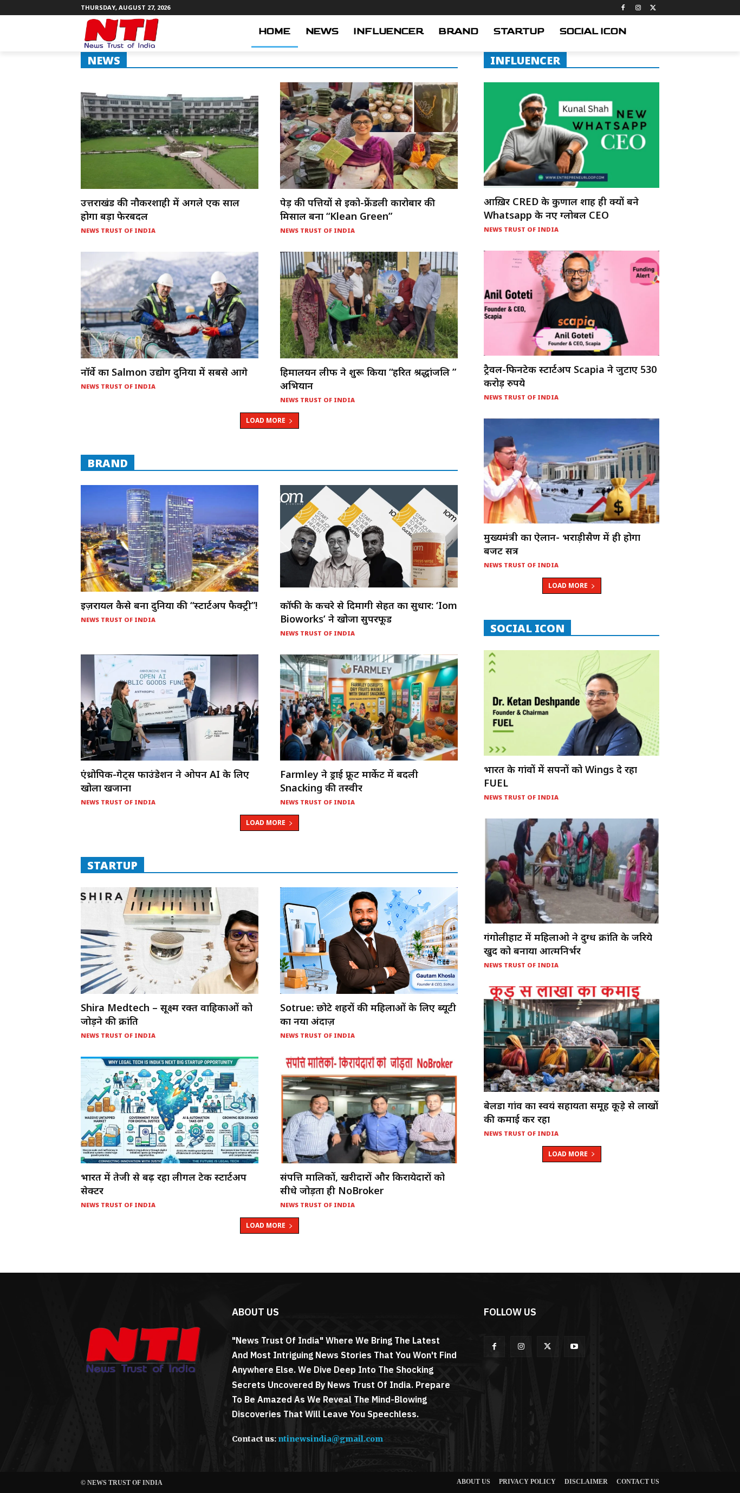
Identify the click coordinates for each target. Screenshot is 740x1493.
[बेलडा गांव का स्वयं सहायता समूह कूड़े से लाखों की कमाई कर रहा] (571, 1038)
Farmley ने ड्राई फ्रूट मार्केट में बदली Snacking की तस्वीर (349, 781)
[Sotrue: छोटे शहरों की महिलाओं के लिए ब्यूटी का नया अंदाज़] (369, 940)
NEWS (103, 60)
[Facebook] (623, 8)
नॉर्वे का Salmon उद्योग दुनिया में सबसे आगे (164, 371)
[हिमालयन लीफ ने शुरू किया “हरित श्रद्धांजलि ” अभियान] (369, 305)
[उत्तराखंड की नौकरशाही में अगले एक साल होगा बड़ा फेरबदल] (169, 135)
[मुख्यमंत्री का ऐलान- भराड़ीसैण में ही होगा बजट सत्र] (571, 470)
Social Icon (527, 628)
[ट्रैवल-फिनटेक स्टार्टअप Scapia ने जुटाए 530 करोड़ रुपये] (571, 303)
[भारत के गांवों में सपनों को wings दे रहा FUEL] (571, 702)
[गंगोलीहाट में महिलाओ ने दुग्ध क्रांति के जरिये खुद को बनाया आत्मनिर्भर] (571, 871)
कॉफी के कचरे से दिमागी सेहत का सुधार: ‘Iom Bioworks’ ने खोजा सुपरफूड (368, 612)
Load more (265, 420)
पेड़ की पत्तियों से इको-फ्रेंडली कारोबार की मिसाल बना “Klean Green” (357, 209)
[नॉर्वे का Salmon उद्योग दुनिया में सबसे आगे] (169, 305)
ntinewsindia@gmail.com (330, 1439)
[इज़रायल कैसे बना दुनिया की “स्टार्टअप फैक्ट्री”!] (169, 538)
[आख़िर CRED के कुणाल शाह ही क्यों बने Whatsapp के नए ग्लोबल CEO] (571, 134)
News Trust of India (118, 230)
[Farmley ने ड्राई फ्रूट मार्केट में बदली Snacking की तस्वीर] (369, 707)
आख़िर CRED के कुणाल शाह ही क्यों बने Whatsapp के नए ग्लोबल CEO (561, 208)
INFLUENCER (525, 60)
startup (112, 865)
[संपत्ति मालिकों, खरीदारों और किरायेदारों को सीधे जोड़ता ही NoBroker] (369, 1110)
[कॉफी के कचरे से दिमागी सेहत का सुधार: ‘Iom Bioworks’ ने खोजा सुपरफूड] (369, 538)
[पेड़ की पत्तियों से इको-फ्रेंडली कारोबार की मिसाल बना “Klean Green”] (369, 135)
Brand (107, 463)
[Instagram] (638, 8)
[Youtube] (574, 1346)
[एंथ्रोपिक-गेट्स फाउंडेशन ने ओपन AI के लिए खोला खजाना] (169, 707)
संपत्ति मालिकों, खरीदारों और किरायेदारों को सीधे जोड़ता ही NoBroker (362, 1183)
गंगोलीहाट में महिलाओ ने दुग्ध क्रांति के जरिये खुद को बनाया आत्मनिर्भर (568, 944)
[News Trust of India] (121, 33)
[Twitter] (653, 8)
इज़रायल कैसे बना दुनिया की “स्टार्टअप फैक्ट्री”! (169, 605)
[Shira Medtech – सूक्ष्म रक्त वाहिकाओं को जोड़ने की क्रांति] (169, 940)
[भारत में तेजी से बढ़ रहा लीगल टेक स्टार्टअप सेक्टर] (169, 1110)
